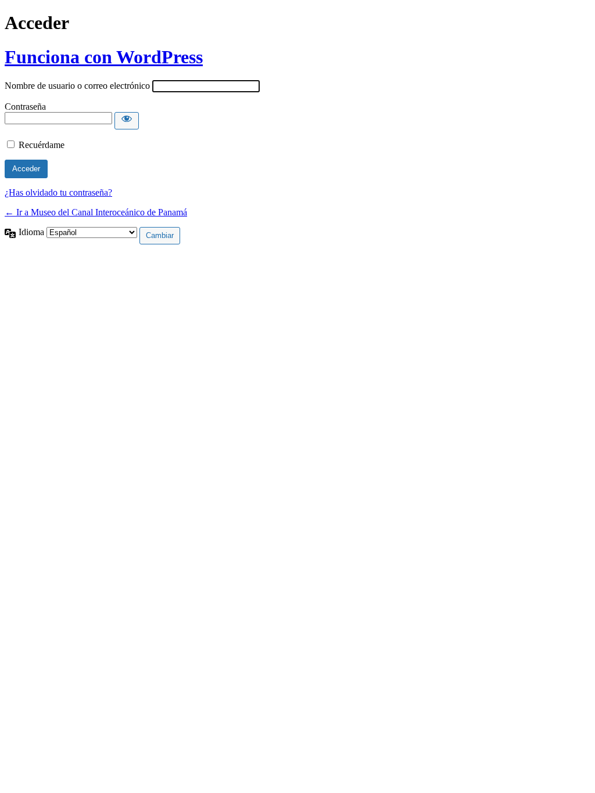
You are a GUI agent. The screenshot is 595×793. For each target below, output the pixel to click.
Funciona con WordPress (104, 56)
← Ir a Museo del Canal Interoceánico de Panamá (96, 212)
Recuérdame (41, 145)
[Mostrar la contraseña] (126, 120)
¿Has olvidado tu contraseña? (58, 192)
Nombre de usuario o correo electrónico (77, 86)
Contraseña (25, 106)
